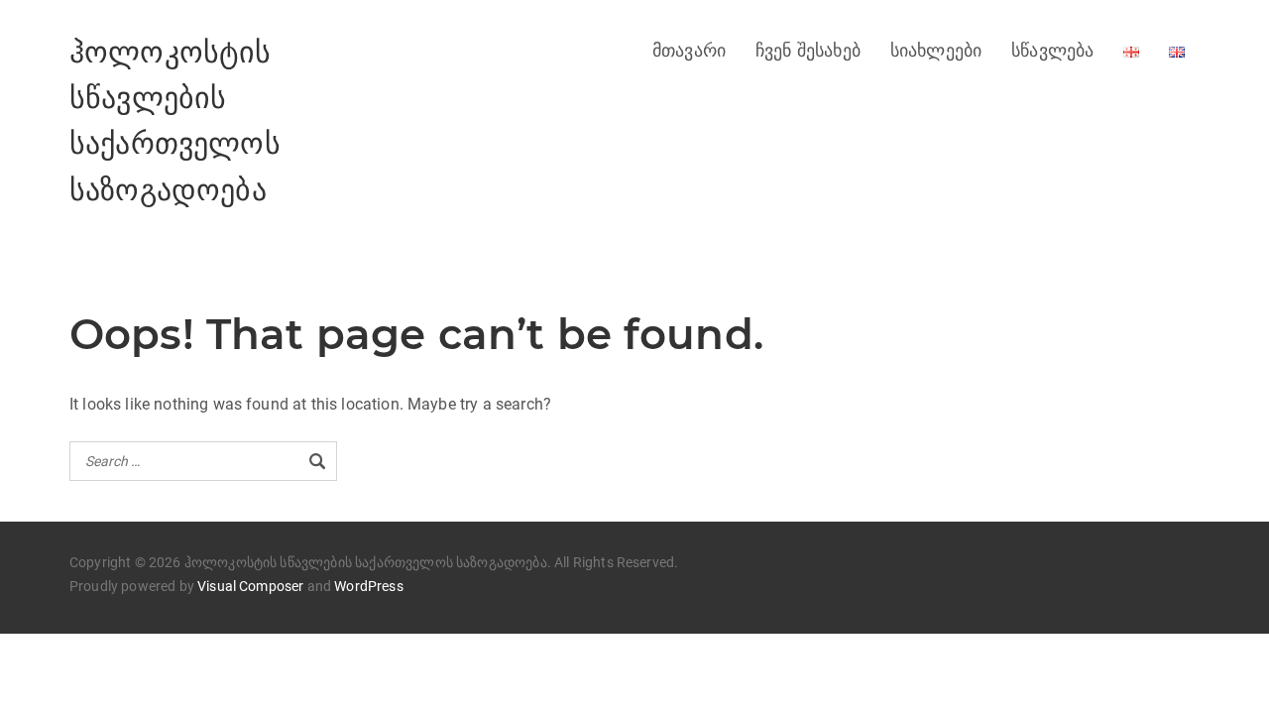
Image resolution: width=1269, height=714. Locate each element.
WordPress (368, 586)
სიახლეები (935, 50)
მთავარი (689, 50)
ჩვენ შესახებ (808, 50)
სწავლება (1052, 50)
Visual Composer (250, 586)
